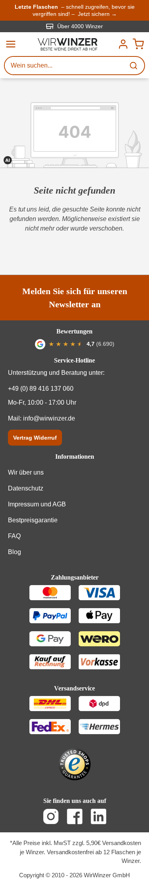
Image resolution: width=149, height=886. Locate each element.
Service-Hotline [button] (74, 360)
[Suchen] (134, 65)
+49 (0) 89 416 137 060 (41, 388)
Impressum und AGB (37, 504)
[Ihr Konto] (123, 44)
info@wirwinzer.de (49, 418)
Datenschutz (25, 488)
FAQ (14, 536)
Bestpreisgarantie (33, 520)
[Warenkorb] (138, 44)
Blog (14, 552)
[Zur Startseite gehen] (67, 44)
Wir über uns (26, 472)
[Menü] (10, 44)
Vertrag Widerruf (35, 437)
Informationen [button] (74, 456)
